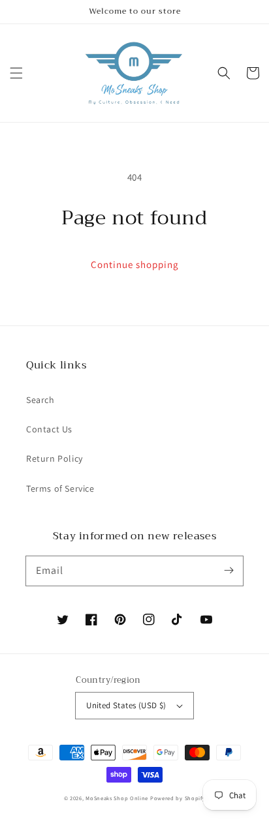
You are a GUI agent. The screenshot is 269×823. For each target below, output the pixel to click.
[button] (16, 73)
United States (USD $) (126, 705)
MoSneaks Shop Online (117, 797)
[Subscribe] (228, 570)
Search (40, 400)
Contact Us (49, 429)
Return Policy (54, 458)
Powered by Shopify (178, 797)
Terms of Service (60, 488)
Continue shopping (135, 264)
